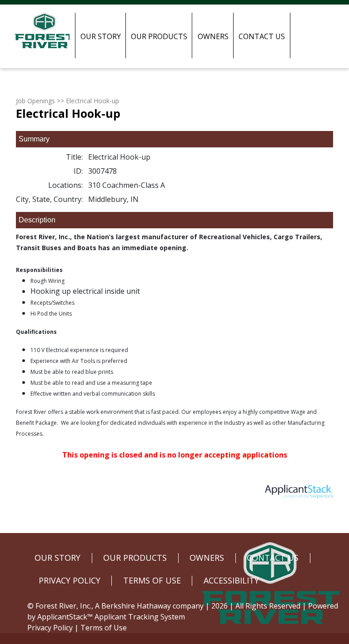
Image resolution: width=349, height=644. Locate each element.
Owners (213, 36)
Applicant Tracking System (140, 617)
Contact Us (262, 36)
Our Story (100, 36)
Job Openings (35, 100)
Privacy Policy (50, 628)
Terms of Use (103, 628)
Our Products (159, 36)
